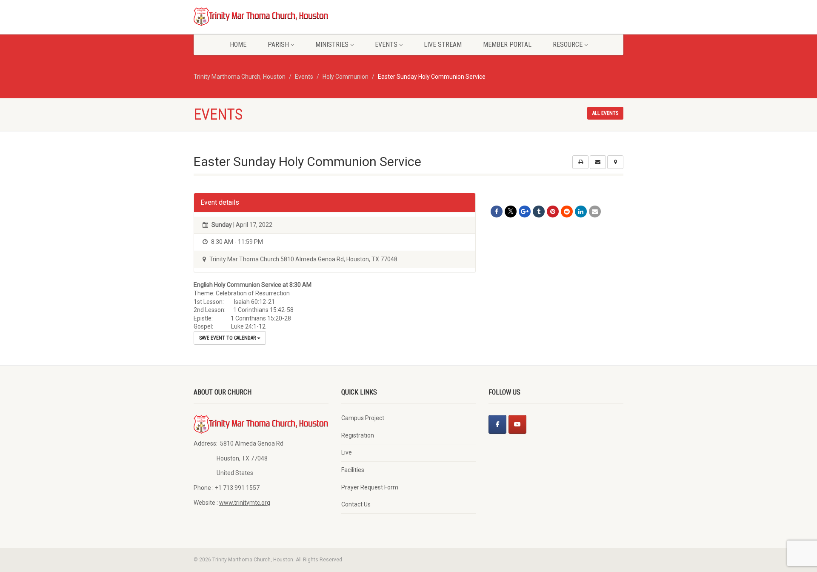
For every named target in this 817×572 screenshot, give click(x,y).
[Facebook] (497, 424)
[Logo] (261, 16)
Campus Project (362, 418)
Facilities (352, 469)
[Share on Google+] (525, 211)
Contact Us (356, 504)
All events (605, 113)
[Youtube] (517, 424)
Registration (357, 435)
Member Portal (507, 44)
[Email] (595, 211)
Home (238, 44)
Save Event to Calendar (228, 338)
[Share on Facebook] (497, 211)
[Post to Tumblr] (539, 211)
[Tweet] (511, 211)
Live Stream (443, 44)
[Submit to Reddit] (567, 211)
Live (346, 452)
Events (386, 44)
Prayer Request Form (369, 487)
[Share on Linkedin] (581, 211)
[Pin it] (553, 211)
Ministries (332, 44)
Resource (568, 44)
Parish (278, 44)
